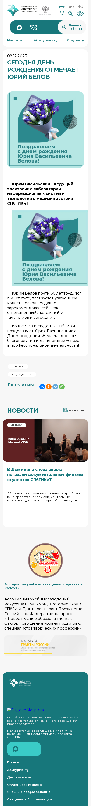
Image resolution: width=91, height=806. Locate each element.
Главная (13, 762)
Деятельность (19, 777)
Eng (71, 6)
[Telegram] (55, 386)
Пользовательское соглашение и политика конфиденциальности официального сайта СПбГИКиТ (39, 734)
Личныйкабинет (76, 27)
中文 (81, 6)
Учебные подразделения (28, 792)
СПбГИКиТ (18, 366)
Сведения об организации (29, 799)
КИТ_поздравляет (22, 374)
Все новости (76, 410)
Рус (62, 6)
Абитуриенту (18, 770)
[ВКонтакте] (42, 386)
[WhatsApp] (62, 386)
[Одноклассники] (49, 386)
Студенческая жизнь (25, 784)
